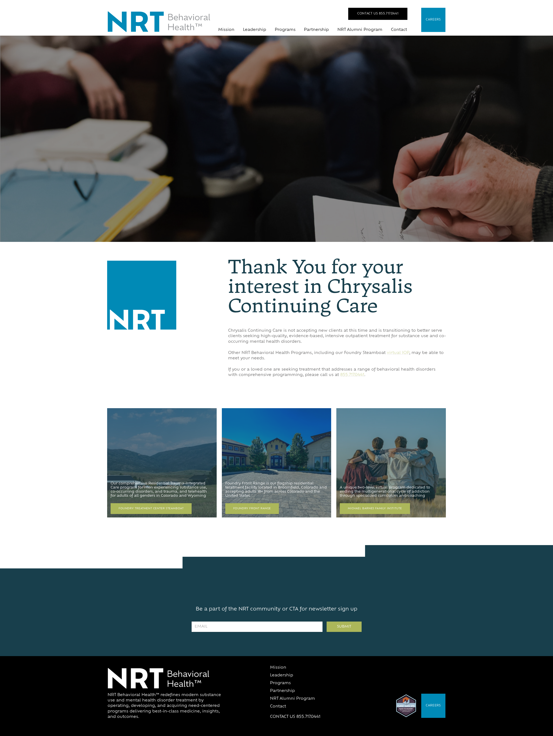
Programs (285, 30)
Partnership (316, 30)
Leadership (254, 30)
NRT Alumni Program (359, 30)
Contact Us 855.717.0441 (378, 13)
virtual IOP (398, 353)
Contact (399, 30)
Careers (433, 19)
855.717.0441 (352, 375)
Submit (344, 626)
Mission (226, 30)
